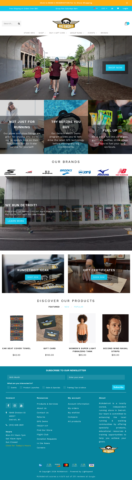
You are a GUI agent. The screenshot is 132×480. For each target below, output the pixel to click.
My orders (73, 408)
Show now (99, 277)
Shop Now (115, 67)
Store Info (29, 33)
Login (125, 8)
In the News (43, 443)
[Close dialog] (129, 452)
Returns (41, 417)
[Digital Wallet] (49, 465)
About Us (42, 408)
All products (74, 421)
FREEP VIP (42, 426)
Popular (78, 307)
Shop (41, 33)
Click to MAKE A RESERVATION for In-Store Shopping (66, 3)
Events (91, 33)
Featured (54, 307)
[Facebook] (8, 405)
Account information (78, 404)
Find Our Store (44, 430)
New (67, 307)
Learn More (16, 221)
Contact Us (43, 413)
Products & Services (47, 404)
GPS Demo (42, 421)
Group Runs (76, 33)
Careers (41, 448)
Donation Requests (47, 439)
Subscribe (118, 387)
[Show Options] (62, 377)
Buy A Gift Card (57, 33)
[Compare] (112, 8)
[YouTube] (21, 405)
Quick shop (18, 347)
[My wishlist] (118, 8)
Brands (104, 33)
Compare (73, 417)
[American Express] (40, 465)
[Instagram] (14, 405)
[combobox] (35, 377)
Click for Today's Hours (18, 445)
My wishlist (74, 413)
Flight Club (42, 434)
